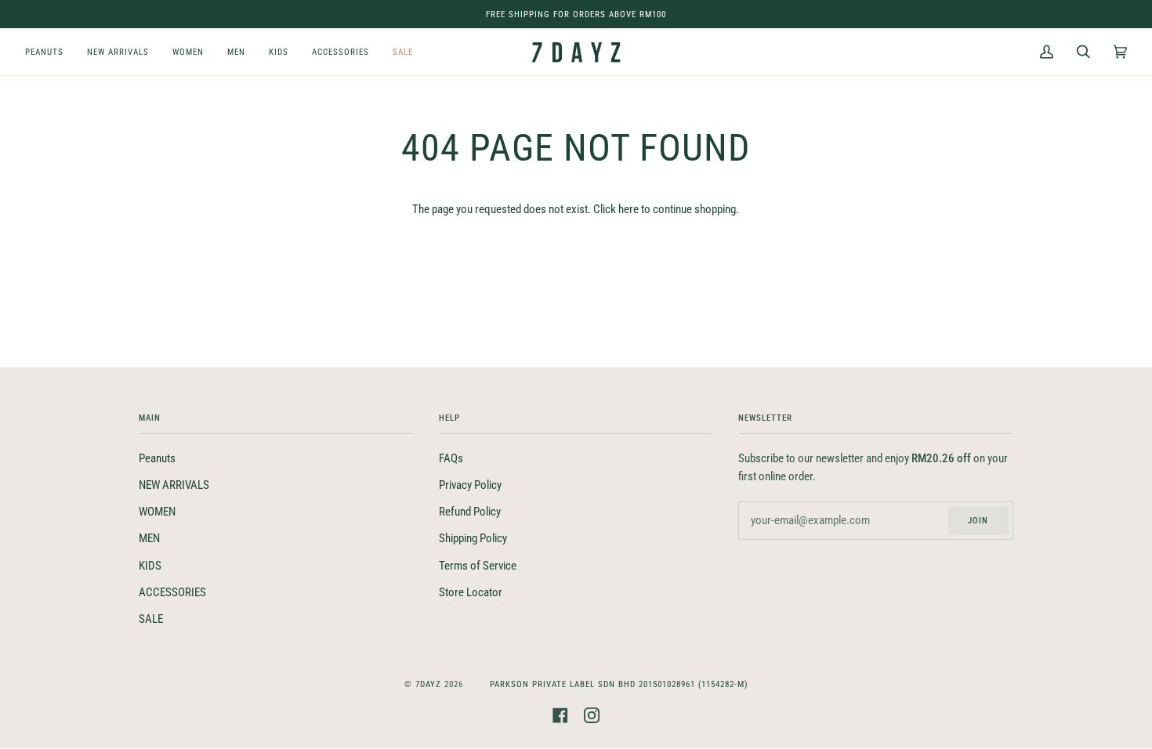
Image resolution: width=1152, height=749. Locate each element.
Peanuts (157, 458)
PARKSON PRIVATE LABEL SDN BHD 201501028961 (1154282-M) (619, 683)
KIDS (150, 566)
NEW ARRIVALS (174, 485)
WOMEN (157, 512)
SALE (151, 619)
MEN (149, 538)
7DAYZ (428, 683)
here (628, 209)
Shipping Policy (473, 538)
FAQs (451, 458)
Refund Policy (470, 512)
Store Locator (470, 592)
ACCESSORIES (172, 592)
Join (978, 520)
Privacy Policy (470, 485)
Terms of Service (477, 566)
